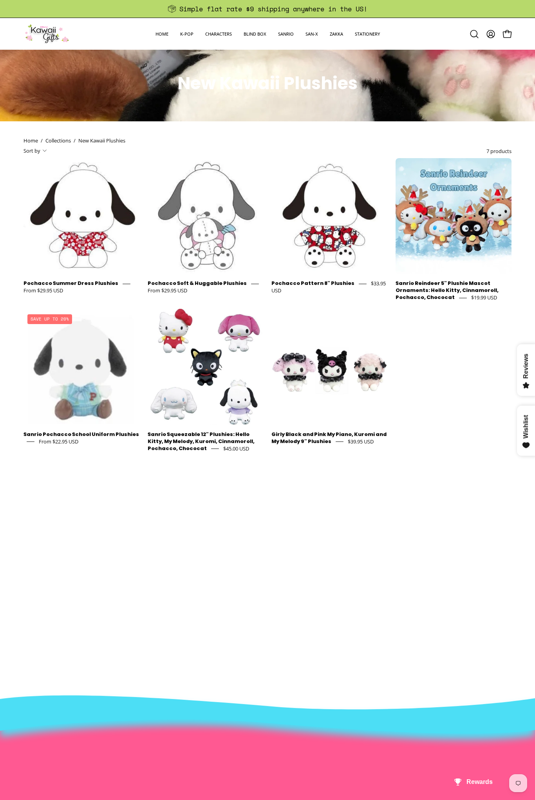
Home (30, 140)
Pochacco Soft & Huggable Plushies (197, 283)
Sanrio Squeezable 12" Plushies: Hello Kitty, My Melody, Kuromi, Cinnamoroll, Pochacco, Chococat (201, 441)
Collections (58, 140)
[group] (267, 9)
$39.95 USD (361, 441)
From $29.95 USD (43, 290)
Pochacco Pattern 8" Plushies (312, 283)
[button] (186, 34)
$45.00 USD (236, 448)
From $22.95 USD (58, 441)
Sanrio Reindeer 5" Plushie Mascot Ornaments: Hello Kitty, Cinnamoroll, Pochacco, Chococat (447, 290)
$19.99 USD (484, 297)
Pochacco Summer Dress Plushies (70, 283)
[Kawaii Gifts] (46, 34)
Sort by (31, 150)
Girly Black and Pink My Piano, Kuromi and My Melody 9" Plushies (329, 438)
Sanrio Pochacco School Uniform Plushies (81, 434)
